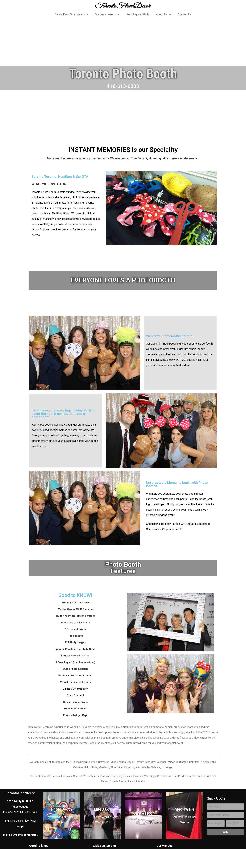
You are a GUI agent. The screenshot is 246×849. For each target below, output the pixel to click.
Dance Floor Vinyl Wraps (69, 14)
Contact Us (185, 14)
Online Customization (75, 688)
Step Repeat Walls (137, 14)
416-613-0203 (123, 86)
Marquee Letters (105, 14)
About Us (162, 14)
